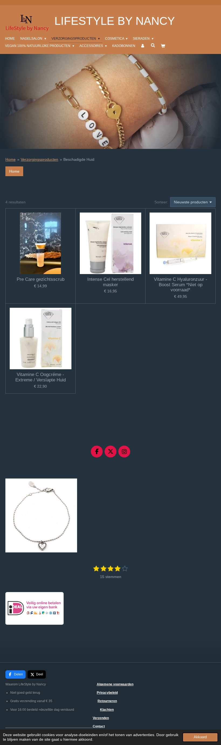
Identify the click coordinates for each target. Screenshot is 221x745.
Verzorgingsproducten (39, 159)
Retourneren (107, 701)
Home (10, 159)
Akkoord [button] (200, 737)
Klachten (107, 710)
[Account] (143, 46)
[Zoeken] (153, 45)
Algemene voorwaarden (115, 684)
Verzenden (101, 718)
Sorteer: (161, 202)
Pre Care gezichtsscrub (40, 279)
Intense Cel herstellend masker (110, 282)
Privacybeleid (107, 693)
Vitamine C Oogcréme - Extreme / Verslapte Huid (40, 377)
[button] (72, 483)
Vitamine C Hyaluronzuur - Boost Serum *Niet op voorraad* (180, 284)
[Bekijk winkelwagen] (163, 46)
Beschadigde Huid (78, 159)
